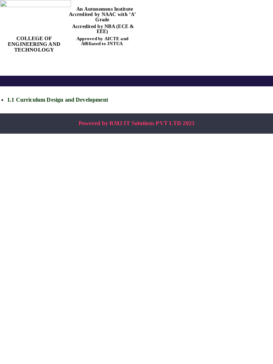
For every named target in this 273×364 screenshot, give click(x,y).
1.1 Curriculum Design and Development (57, 100)
